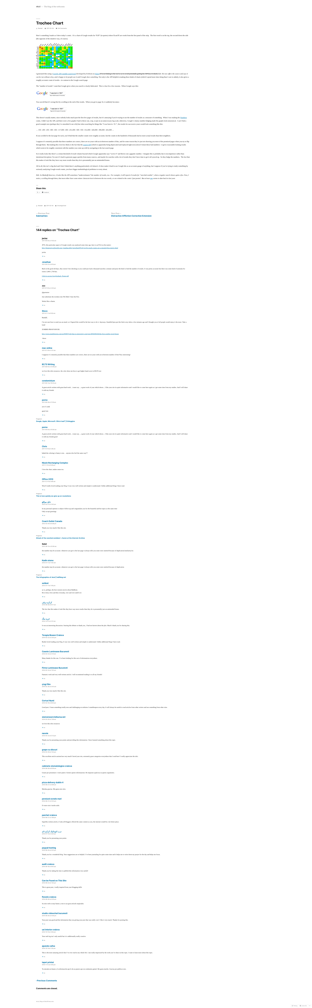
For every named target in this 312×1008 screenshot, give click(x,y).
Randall (40, 28)
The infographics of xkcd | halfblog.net (51, 577)
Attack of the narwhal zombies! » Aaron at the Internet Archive (60, 538)
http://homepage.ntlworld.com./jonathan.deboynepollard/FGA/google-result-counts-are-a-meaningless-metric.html (80, 248)
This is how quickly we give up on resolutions (53, 496)
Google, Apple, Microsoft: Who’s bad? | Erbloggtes (55, 421)
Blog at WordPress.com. (47, 1001)
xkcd (38, 6)
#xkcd (97, 74)
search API (87, 145)
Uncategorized (61, 205)
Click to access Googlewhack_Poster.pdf (55, 276)
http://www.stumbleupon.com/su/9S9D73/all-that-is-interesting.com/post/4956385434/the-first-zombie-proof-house (80, 334)
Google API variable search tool (64, 74)
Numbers (183, 117)
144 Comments (62, 28)
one (151, 178)
